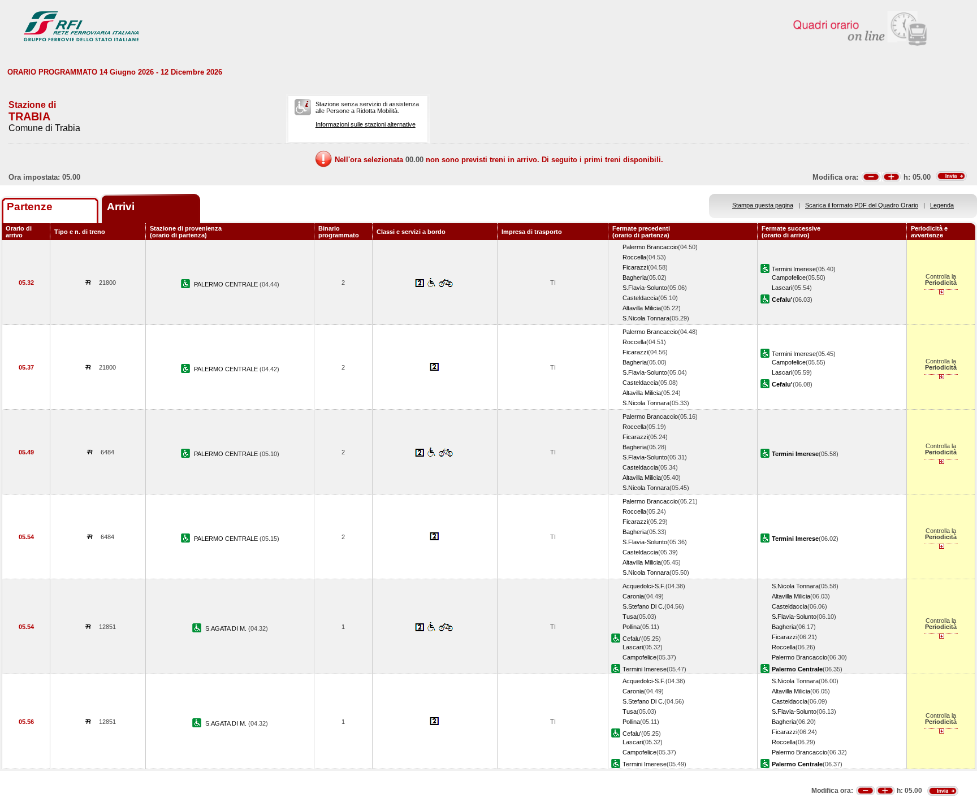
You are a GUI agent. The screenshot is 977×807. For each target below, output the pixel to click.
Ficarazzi (635, 267)
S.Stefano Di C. (643, 606)
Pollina (631, 626)
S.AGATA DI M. (226, 628)
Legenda (942, 205)
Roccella (634, 257)
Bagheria (634, 277)
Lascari (782, 287)
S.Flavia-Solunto (644, 287)
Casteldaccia (640, 297)
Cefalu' (631, 638)
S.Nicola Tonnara (645, 318)
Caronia (633, 596)
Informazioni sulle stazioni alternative (365, 124)
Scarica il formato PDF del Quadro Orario (861, 205)
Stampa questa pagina (762, 205)
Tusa (629, 616)
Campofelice (789, 277)
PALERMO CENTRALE (227, 284)
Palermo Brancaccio (650, 247)
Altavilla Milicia (641, 308)
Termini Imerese (794, 269)
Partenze (30, 206)
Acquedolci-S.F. (643, 586)
